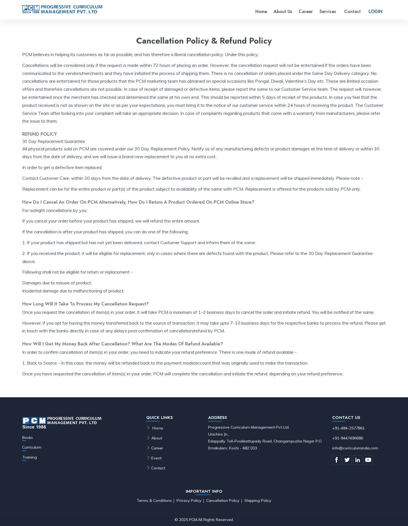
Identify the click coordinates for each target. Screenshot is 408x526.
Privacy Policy (189, 500)
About (156, 438)
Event (156, 458)
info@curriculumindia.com (355, 448)
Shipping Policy (257, 500)
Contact (352, 11)
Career (306, 11)
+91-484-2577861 (348, 428)
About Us (283, 11)
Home (261, 11)
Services (327, 11)
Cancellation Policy (223, 500)
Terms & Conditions (154, 500)
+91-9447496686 (347, 438)
